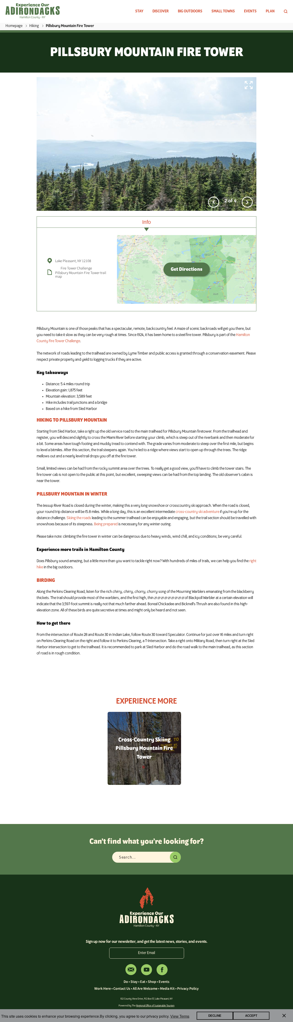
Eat (142, 981)
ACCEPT (251, 1015)
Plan (270, 11)
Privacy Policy (188, 988)
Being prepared (106, 524)
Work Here (102, 988)
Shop (152, 981)
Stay (139, 11)
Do (126, 981)
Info (146, 222)
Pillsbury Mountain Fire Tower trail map (80, 274)
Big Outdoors (190, 11)
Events (250, 11)
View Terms (179, 1016)
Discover (160, 11)
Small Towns (223, 11)
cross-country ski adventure (197, 512)
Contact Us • (123, 988)
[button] (213, 202)
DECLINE (214, 1015)
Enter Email (146, 953)
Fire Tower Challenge (76, 268)
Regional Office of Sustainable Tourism (155, 1005)
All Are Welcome (145, 988)
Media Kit (167, 988)
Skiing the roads (79, 518)
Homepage (13, 26)
